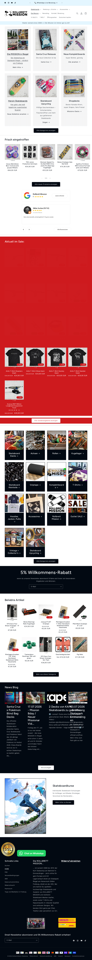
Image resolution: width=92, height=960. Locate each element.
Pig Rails (80, 654)
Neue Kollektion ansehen (16, 114)
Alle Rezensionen (62, 229)
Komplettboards (56, 486)
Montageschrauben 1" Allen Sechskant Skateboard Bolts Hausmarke (63, 624)
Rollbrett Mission (40, 194)
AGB (6, 879)
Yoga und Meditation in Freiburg (15, 892)
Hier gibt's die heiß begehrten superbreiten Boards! (18, 107)
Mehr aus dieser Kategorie (46, 674)
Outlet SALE (76, 516)
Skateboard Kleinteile (14, 486)
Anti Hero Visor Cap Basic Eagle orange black (56, 339)
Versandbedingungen (12, 875)
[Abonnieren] (61, 586)
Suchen (7, 865)
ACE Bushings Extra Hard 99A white (35, 270)
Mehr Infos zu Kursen (63, 802)
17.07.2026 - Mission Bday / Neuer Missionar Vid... (35, 715)
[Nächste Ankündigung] (62, 3)
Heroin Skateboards (17, 101)
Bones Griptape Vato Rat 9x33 (65, 163)
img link (18, 30)
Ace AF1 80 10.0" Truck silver (14, 272)
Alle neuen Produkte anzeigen (46, 184)
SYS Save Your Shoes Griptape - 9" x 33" (12, 625)
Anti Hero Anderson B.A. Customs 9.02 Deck (14, 341)
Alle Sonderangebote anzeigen (46, 420)
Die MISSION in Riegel (17, 54)
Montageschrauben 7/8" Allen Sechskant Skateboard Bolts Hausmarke (12, 658)
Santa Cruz (45, 62)
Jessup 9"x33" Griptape (46, 623)
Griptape (34, 485)
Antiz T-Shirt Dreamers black (14, 372)
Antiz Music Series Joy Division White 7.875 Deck (77, 341)
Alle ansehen (73, 62)
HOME (7, 869)
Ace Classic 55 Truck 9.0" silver (35, 308)
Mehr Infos (17, 67)
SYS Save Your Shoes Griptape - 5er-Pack (46, 658)
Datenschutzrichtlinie (12, 882)
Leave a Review (59, 196)
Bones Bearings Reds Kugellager (29, 623)
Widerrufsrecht (10, 885)
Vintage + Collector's (13, 551)
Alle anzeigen (46, 767)
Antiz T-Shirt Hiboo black (35, 371)
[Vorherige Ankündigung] (30, 3)
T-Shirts (76, 485)
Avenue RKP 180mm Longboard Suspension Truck (14, 406)
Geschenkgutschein (63, 654)
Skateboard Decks (14, 454)
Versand (60, 956)
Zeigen (45, 122)
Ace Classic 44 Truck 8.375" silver (14, 308)
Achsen (34, 453)
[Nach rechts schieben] (50, 178)
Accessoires (34, 516)
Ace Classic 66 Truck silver (56, 308)
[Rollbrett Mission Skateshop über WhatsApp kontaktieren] (31, 857)
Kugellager (76, 453)
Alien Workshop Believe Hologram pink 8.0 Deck (77, 308)
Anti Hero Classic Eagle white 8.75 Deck (35, 341)
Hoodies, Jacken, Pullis (14, 517)
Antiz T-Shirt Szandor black (78, 372)
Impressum (8, 888)
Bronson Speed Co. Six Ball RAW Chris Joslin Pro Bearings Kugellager (47, 164)
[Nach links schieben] (42, 178)
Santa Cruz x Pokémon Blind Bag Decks (14, 712)
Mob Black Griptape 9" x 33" (80, 624)
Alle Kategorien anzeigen (46, 130)
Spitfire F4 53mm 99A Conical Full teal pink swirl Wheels (82, 166)
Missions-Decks (73, 111)
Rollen (55, 453)
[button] (36, 9)
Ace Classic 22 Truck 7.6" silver (57, 272)
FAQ (6, 872)
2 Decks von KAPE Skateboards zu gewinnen (65, 708)
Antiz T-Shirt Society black (56, 372)
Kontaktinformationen (78, 956)
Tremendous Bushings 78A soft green (29, 656)
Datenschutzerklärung (46, 956)
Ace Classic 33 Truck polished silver (77, 272)
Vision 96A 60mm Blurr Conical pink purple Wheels (12, 166)
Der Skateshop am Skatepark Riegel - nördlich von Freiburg (17, 60)
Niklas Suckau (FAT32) (41, 208)
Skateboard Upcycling (35, 551)
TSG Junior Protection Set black (30, 163)
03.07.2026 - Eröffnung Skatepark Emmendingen (77, 713)
